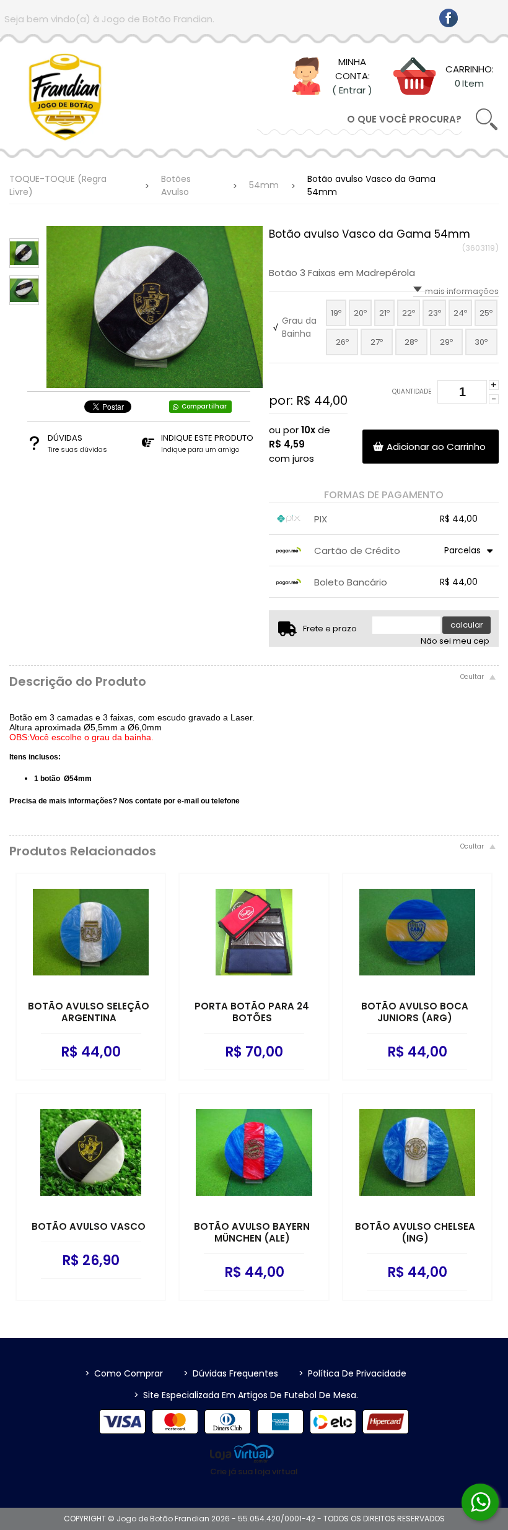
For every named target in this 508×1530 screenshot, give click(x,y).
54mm (264, 185)
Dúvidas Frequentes (230, 1373)
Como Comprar (124, 1373)
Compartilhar (204, 406)
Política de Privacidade (352, 1373)
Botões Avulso (176, 185)
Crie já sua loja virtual (254, 1471)
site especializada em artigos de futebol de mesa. (246, 1395)
